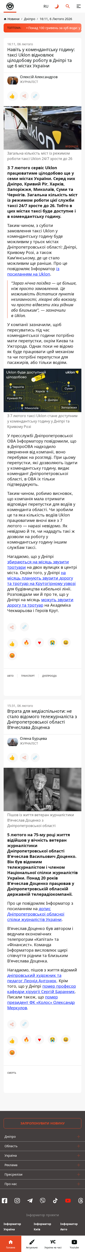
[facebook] (4, 1200)
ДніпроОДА (49, 675)
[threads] (80, 1200)
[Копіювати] (35, 96)
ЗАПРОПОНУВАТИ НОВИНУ (42, 1123)
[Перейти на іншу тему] (57, 6)
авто (10, 675)
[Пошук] (67, 6)
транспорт (28, 675)
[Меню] (78, 6)
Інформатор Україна (12, 1226)
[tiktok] (55, 1200)
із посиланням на (33, 271)
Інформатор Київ (42, 1226)
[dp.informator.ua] (10, 6)
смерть (11, 1072)
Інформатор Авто (69, 1226)
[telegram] (30, 1200)
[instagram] (17, 1200)
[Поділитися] (24, 96)
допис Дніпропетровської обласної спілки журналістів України (35, 914)
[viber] (42, 1200)
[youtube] (68, 1200)
